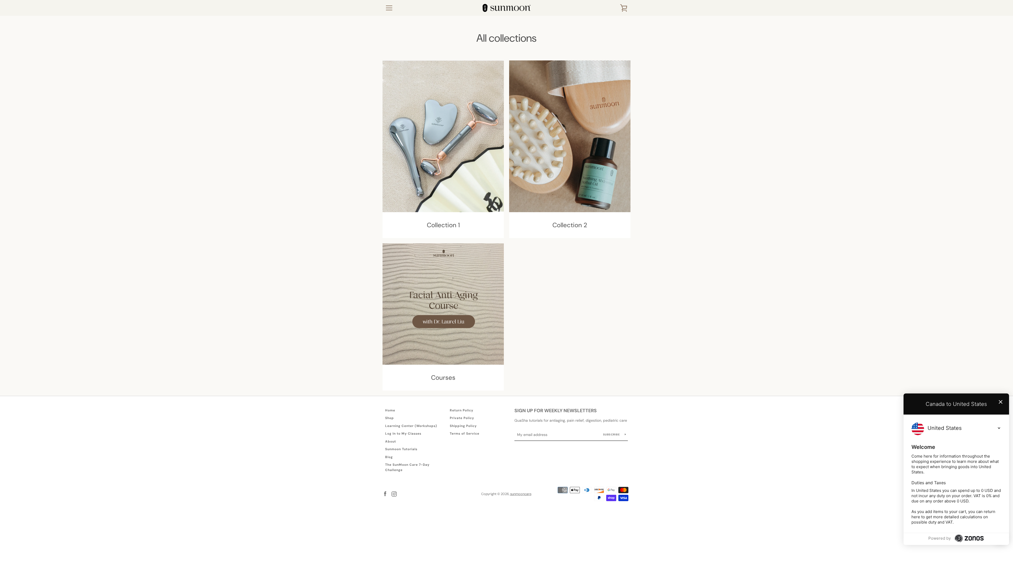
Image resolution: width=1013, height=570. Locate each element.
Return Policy (461, 410)
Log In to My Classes (403, 433)
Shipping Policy (463, 426)
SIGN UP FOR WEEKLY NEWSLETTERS (555, 410)
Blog (389, 457)
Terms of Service (464, 433)
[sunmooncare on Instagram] (394, 493)
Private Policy (462, 418)
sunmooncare (520, 494)
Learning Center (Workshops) (411, 426)
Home (390, 410)
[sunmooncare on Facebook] (385, 493)
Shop (389, 418)
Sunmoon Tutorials (401, 449)
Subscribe (612, 434)
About (390, 441)
